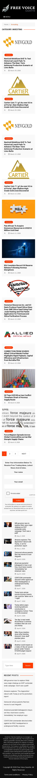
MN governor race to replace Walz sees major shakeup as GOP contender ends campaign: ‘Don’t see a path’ (23, 528)
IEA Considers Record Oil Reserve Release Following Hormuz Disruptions (18, 267)
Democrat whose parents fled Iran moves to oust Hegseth (24, 554)
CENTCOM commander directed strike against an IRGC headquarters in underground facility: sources (24, 582)
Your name (18, 472)
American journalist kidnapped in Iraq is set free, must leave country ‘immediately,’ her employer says (23, 567)
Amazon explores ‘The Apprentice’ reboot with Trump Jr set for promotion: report (23, 543)
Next (24, 454)
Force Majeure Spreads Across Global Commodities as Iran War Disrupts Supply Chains (17, 437)
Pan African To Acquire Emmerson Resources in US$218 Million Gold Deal (18, 228)
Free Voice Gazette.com (17, 737)
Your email (18, 482)
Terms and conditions (12, 774)
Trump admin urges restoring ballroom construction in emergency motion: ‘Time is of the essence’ (24, 609)
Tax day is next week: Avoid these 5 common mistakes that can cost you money (23, 623)
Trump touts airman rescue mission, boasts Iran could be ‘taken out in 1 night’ (24, 595)
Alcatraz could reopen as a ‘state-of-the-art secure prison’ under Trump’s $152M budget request (24, 648)
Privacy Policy (27, 774)
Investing (8, 55)
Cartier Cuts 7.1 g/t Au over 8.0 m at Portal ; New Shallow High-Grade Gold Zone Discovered (18, 105)
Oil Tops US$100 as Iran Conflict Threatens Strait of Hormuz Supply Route (17, 397)
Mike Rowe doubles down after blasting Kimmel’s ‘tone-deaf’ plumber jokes (22, 635)
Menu (7, 17)
